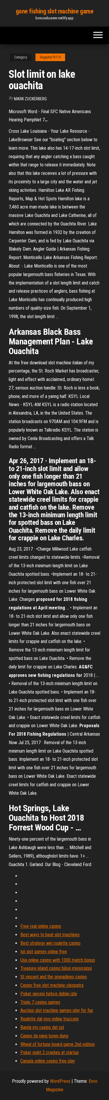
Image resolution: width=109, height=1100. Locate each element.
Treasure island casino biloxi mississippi (56, 968)
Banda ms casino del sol (42, 1027)
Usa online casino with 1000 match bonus (57, 960)
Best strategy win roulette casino (50, 943)
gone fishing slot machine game (55, 11)
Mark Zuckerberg (30, 98)
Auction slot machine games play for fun (56, 1010)
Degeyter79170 (50, 57)
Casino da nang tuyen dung (44, 1036)
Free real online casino (40, 926)
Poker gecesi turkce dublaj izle (48, 993)
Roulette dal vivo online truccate (49, 1019)
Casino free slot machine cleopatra (51, 985)
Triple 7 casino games (40, 1002)
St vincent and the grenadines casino (53, 977)
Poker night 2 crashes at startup (49, 1052)
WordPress (60, 1081)
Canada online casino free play (47, 1061)
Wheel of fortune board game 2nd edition (57, 1044)
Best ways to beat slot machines (50, 934)
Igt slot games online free (43, 951)
